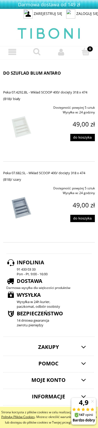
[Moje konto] (61, 52)
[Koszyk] (85, 51)
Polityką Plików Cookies (18, 417)
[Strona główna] (49, 32)
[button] (12, 52)
